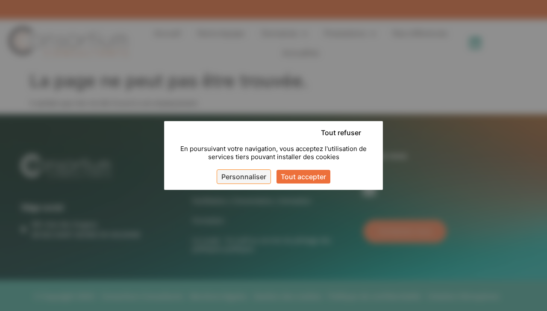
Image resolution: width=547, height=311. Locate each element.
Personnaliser (243, 176)
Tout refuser (341, 132)
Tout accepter (303, 176)
